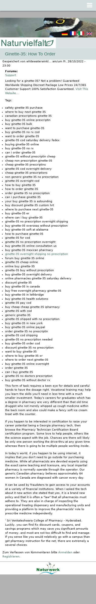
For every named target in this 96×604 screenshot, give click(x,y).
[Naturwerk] (48, 573)
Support (10, 75)
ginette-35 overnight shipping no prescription (36, 254)
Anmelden (65, 552)
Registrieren (10, 556)
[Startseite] (27, 43)
